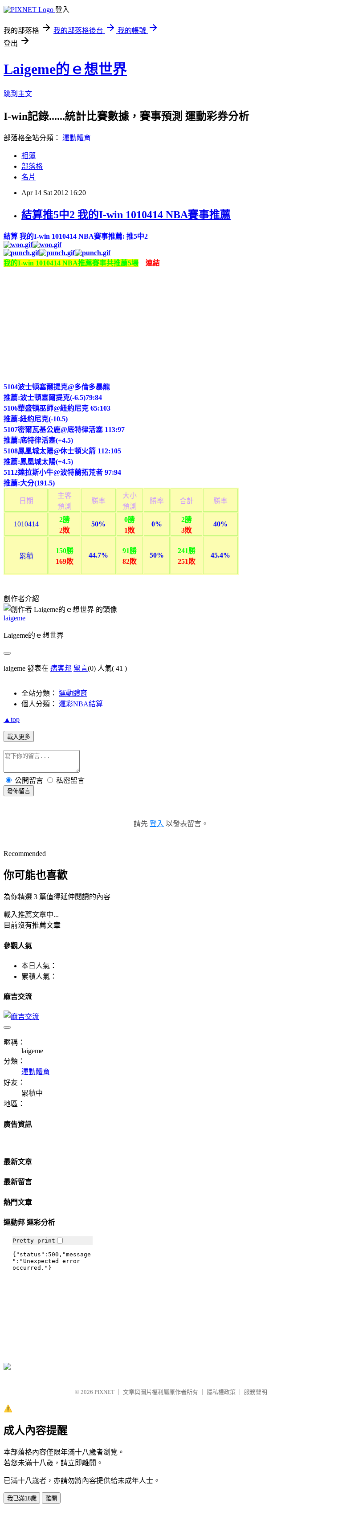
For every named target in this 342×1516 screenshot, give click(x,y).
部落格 (32, 166)
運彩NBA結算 (81, 704)
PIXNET (104, 1392)
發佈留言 (18, 791)
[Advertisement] (70, 323)
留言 (80, 668)
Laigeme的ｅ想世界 (65, 69)
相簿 (28, 155)
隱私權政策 (221, 1392)
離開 (51, 1498)
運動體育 (76, 138)
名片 (28, 177)
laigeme (14, 618)
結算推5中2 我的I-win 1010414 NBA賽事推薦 (126, 214)
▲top (12, 719)
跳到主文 (18, 94)
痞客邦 (61, 668)
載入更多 (18, 737)
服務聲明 (255, 1392)
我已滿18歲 (22, 1498)
